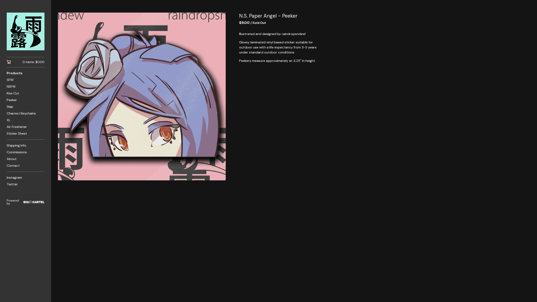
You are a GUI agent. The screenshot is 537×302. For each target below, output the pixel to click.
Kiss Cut (13, 93)
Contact (13, 165)
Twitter (12, 184)
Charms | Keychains (21, 113)
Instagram (14, 177)
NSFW (11, 86)
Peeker (12, 100)
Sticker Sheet (17, 133)
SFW (10, 80)
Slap (10, 106)
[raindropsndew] (25, 31)
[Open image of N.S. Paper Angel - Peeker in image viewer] (142, 96)
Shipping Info (16, 145)
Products (14, 73)
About (12, 159)
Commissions (17, 152)
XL (8, 120)
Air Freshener (17, 127)
